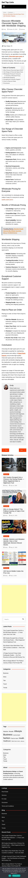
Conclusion (7, 83)
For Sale (4, 799)
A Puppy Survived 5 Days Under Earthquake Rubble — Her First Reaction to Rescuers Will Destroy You (14, 655)
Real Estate (5, 791)
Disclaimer (5, 802)
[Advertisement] (14, 599)
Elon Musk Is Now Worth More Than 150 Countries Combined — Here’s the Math (14, 647)
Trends (5, 687)
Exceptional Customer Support (12, 79)
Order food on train (15, 741)
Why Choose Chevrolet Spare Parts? (13, 70)
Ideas (4, 676)
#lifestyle (18, 731)
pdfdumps (22, 741)
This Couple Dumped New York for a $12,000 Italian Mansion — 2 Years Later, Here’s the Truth (13, 632)
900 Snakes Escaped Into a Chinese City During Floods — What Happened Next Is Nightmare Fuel (13, 640)
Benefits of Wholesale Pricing (13, 75)
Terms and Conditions (8, 806)
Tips (4, 680)
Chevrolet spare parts (15, 56)
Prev (6, 450)
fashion (6, 738)
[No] (26, 872)
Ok (10, 875)
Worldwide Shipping (9, 77)
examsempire (16, 735)
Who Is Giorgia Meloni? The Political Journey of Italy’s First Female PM (13, 511)
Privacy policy (16, 875)
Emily (4, 29)
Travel (5, 684)
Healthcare (7, 741)
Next (21, 450)
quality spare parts (7, 199)
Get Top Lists (8, 2)
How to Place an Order (10, 81)
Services (4, 795)
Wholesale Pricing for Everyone (12, 74)
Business (22, 29)
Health (21, 738)
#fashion (5, 731)
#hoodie (11, 731)
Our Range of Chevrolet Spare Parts (13, 72)
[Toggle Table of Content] (21, 68)
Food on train (14, 738)
